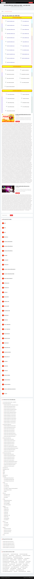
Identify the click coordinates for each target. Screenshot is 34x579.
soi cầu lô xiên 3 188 (12, 204)
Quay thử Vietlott (6, 533)
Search (11, 215)
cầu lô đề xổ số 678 (26, 130)
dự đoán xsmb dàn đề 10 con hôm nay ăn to (10, 418)
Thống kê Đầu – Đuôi (7, 515)
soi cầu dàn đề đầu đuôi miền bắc (23, 170)
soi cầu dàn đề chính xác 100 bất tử (9, 167)
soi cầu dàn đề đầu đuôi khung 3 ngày (13, 170)
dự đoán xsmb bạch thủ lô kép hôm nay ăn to (10, 409)
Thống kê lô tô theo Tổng (7, 347)
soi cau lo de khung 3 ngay (6, 562)
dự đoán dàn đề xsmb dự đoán (16, 139)
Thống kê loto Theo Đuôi (7, 338)
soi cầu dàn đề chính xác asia (17, 168)
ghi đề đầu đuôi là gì (5, 156)
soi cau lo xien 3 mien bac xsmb (7, 206)
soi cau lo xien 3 (7, 204)
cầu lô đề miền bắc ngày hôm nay (7, 129)
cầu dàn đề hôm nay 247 (10, 125)
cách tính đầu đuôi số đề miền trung (23, 124)
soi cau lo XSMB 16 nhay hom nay (7, 565)
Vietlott (4, 482)
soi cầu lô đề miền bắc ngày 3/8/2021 (18, 178)
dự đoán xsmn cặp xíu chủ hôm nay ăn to (9, 455)
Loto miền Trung (6, 524)
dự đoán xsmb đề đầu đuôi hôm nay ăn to (23, 114)
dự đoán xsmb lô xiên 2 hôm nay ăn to (9, 431)
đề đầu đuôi (28, 571)
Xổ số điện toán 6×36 (7, 494)
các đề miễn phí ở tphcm (10, 124)
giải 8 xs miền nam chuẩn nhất (10, 78)
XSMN (5, 227)
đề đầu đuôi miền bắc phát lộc (27, 152)
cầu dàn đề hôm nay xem (23, 125)
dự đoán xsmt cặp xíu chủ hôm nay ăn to (9, 440)
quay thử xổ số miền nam (7, 379)
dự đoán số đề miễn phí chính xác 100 (15, 142)
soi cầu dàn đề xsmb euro (12, 177)
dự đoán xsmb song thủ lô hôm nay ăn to (9, 436)
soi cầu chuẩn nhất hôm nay (8, 201)
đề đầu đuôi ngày (20, 154)
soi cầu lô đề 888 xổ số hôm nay (20, 177)
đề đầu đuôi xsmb (14, 155)
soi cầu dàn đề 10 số (14, 166)
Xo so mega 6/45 (6, 485)
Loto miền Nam (6, 525)
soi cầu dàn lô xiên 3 (28, 201)
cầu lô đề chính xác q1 (7, 128)
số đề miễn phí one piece (10, 164)
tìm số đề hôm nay (6, 181)
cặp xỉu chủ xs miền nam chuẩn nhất (10, 86)
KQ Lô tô (4, 521)
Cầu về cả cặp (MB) (6, 503)
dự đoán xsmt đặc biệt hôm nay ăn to (9, 442)
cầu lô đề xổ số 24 (21, 130)
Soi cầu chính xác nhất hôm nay (27, 165)
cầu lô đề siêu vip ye (16, 130)
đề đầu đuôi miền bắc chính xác (20, 150)
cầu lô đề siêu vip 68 (20, 129)
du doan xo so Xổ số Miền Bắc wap (18, 558)
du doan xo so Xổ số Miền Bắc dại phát (8, 558)
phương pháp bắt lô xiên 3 (23, 199)
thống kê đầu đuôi (6, 315)
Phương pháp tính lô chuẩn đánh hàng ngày (8, 561)
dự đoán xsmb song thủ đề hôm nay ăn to (10, 433)
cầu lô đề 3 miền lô (13, 127)
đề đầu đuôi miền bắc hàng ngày (7, 151)
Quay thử (4, 527)
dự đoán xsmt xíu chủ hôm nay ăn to (9, 451)
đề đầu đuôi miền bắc (19, 149)
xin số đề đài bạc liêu (26, 181)
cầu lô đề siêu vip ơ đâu (11, 130)
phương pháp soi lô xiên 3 (17, 200)
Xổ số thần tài (5, 292)
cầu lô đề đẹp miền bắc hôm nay (23, 128)
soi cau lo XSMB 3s (25, 564)
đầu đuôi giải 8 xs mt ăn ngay (26, 102)
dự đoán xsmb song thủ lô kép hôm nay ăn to (10, 434)
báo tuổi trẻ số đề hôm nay (27, 123)
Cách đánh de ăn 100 (18, 555)
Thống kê (5, 491)
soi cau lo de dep (28, 561)
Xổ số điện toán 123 (6, 287)
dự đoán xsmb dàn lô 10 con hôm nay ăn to (10, 419)
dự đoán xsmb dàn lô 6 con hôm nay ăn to (10, 422)
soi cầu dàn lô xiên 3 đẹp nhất (13, 202)
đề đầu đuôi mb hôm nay (13, 149)
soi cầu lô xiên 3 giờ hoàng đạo (25, 204)
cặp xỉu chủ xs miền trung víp (26, 94)
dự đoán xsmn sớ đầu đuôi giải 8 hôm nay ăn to (10, 461)
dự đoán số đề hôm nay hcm (8, 141)
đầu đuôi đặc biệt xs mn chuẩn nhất (25, 78)
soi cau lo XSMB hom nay (25, 565)
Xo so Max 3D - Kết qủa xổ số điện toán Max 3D (9, 269)
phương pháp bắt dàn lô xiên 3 (6, 199)
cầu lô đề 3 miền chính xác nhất (7, 127)
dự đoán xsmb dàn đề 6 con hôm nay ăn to (10, 415)
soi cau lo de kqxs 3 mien (14, 562)
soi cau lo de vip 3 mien (12, 564)
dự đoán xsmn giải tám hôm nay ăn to (9, 458)
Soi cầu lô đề (24, 568)
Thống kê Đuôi (6, 513)
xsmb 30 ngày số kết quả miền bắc (8, 241)
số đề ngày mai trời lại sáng (6, 165)
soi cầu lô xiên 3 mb (15, 205)
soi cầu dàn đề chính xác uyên (24, 168)
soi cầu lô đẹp (19, 568)
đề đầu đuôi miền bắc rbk (13, 153)
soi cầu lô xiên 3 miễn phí (14, 206)
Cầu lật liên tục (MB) (6, 301)
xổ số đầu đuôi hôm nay (23, 182)
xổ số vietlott (5, 255)
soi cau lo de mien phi (21, 562)
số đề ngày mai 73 (20, 164)
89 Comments (29, 182)
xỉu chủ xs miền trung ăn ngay (11, 94)
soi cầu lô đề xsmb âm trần (25, 179)
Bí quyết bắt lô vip (5, 467)
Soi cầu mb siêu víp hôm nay (14, 123)
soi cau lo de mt (28, 562)
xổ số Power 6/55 (6, 264)
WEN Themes (31, 577)
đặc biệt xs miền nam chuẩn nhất (10, 74)
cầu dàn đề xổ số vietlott (26, 126)
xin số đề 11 (17, 181)
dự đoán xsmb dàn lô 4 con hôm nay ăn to (10, 421)
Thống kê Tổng (6, 516)
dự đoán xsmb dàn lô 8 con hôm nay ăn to (10, 425)
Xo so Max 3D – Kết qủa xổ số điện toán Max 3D (10, 488)
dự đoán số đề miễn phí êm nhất (25, 142)
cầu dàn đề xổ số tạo (19, 126)
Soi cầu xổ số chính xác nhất (22, 571)
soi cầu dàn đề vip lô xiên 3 (22, 201)
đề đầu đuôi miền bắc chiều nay (12, 150)
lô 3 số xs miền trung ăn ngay (26, 106)
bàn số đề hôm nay (21, 123)
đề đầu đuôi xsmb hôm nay (20, 155)
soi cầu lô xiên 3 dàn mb (18, 204)
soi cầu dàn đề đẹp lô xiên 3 (15, 201)
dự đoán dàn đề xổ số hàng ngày (12, 138)
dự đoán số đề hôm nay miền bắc (16, 141)
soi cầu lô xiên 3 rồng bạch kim (22, 206)
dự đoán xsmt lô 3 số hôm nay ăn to (9, 445)
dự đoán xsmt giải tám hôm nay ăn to (9, 443)
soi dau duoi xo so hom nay (22, 180)
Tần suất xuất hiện (6, 518)
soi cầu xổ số (15, 571)
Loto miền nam (6, 370)
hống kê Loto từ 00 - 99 (7, 356)
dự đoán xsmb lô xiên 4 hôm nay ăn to (9, 430)
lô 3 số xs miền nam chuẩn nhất (25, 82)
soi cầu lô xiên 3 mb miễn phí (22, 205)
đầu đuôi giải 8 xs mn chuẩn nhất (25, 74)
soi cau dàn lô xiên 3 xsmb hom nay (9, 203)
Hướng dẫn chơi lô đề (6, 469)
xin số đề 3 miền (22, 181)
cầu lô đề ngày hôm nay (15, 129)
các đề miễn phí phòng (16, 124)
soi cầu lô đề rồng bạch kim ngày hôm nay (9, 179)
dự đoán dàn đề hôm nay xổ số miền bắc (26, 136)
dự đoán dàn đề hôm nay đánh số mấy (15, 136)
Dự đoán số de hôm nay (20, 140)
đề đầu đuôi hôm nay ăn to (6, 149)
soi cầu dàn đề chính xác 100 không (19, 167)
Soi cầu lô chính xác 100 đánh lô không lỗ (19, 203)
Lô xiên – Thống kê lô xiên (7, 324)
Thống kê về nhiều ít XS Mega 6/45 (8, 278)
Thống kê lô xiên (6, 509)
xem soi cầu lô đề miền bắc (12, 181)
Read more (17, 121)
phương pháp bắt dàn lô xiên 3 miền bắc (15, 199)
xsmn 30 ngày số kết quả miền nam (8, 250)
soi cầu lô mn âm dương (6, 568)
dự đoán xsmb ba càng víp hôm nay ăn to (11, 2)
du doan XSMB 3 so (26, 558)
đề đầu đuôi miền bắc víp (9, 154)
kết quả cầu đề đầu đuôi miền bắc (18, 156)
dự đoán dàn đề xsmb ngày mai (24, 139)
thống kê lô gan (6, 507)
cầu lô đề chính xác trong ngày (14, 128)
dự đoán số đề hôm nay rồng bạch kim (26, 141)
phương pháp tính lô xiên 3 (24, 200)
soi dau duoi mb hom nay (16, 180)
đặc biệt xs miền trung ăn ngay (11, 98)
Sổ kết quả (4, 476)
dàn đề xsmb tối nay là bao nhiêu (6, 136)
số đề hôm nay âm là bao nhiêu (13, 163)
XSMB (4, 470)
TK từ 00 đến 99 (6, 519)
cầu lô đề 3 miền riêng (19, 127)
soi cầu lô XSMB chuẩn (13, 568)
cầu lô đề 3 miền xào (24, 127)
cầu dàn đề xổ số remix (14, 126)
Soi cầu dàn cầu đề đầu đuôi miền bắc (7, 166)
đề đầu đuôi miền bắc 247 (25, 149)
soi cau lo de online (5, 564)
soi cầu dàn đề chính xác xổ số (11, 169)
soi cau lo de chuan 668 (22, 561)
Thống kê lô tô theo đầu (7, 333)
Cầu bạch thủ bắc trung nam (8, 500)
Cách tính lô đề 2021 (11, 555)
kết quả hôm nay (5, 475)
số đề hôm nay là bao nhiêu (26, 163)
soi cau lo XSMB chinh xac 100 (17, 565)
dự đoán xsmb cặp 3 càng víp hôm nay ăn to (10, 412)
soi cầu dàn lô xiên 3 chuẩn (5, 202)
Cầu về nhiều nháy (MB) (7, 310)
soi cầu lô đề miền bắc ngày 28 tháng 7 (8, 178)
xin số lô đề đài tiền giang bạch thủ (15, 182)
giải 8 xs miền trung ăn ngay (11, 102)
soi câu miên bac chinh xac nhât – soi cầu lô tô (17, 5)
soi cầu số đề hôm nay (9, 180)
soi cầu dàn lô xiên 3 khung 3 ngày (21, 202)
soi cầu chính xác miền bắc (19, 165)
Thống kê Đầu (6, 512)
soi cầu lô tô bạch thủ (27, 203)
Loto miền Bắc (6, 361)
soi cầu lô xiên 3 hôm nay (10, 205)
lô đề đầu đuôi (6, 157)
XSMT (5, 232)
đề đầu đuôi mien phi (15, 154)
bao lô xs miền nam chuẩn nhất (10, 82)
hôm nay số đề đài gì (11, 156)
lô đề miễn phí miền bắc (21, 157)
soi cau (16, 561)
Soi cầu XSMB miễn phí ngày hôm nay (7, 571)
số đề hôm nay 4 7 (6, 163)
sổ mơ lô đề (5, 393)
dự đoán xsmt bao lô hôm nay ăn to (9, 439)
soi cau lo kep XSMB (18, 564)
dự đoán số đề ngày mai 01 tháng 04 (11, 143)
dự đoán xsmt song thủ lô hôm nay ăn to (9, 449)
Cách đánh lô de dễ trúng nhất (26, 555)
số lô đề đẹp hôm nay (13, 165)
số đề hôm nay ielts (19, 163)
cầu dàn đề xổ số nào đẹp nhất (7, 126)
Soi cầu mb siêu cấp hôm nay (6, 123)
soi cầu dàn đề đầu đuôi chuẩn (25, 169)
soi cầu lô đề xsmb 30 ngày (18, 179)
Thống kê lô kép (6, 510)
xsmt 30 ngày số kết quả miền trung (9, 479)
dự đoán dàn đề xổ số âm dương (26, 137)
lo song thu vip (26, 157)
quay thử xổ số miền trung (7, 384)
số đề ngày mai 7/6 (15, 164)
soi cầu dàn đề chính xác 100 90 (21, 166)
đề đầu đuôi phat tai (25, 154)
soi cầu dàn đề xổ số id (6, 177)
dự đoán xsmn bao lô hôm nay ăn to (9, 454)
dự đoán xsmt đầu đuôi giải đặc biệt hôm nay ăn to (11, 448)
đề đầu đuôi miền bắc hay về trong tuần (8, 152)
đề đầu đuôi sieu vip (9, 155)
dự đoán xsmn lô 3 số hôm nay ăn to (9, 460)
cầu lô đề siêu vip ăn (25, 129)
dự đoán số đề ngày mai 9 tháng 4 (21, 143)
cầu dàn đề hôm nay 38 (17, 125)
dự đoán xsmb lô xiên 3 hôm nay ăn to (22, 186)
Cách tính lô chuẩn (5, 555)
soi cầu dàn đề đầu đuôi (18, 169)
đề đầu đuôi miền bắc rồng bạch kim (21, 153)
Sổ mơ (4, 534)
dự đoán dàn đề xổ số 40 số (11, 137)
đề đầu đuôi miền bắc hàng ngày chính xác (17, 151)
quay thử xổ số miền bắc (7, 528)
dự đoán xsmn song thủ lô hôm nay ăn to (9, 464)
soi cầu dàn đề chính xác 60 (9, 168)
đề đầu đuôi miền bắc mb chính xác (18, 152)
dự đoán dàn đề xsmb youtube (13, 140)
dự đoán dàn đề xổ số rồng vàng (21, 138)
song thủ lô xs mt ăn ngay (26, 98)
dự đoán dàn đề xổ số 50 (18, 137)
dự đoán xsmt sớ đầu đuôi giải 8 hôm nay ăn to (10, 446)
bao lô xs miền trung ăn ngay (11, 106)
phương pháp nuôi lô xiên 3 (10, 200)
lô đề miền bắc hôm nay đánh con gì (13, 157)
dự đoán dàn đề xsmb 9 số (8, 139)
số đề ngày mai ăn (25, 164)
